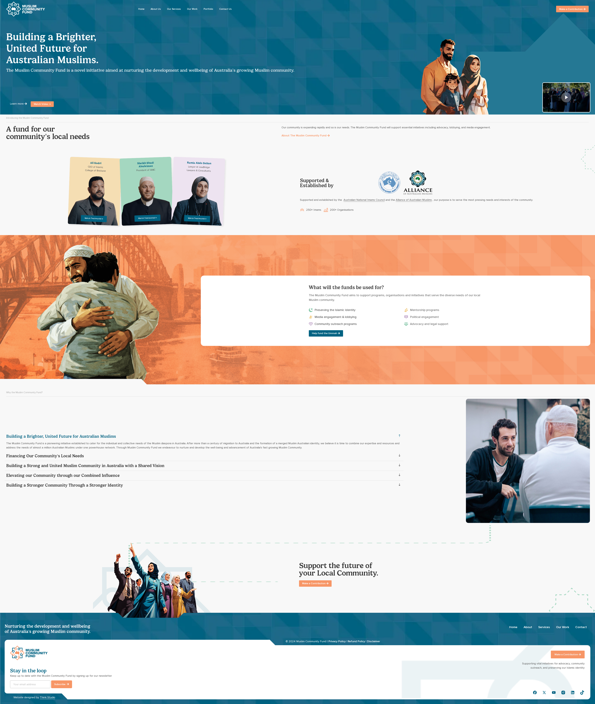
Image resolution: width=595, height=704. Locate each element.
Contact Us (225, 9)
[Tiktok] (582, 692)
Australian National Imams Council (364, 200)
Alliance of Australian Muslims (414, 200)
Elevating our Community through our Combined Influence (63, 475)
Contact (581, 627)
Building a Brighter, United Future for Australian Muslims (61, 436)
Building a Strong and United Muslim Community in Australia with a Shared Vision (85, 465)
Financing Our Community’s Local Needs (45, 456)
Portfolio (208, 9)
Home (141, 9)
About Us (156, 9)
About (528, 627)
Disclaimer (373, 641)
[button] (204, 436)
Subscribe (60, 684)
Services (544, 627)
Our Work (192, 9)
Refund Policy (356, 641)
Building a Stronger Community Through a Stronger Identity (64, 485)
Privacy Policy (337, 641)
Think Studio (47, 697)
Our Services (174, 9)
